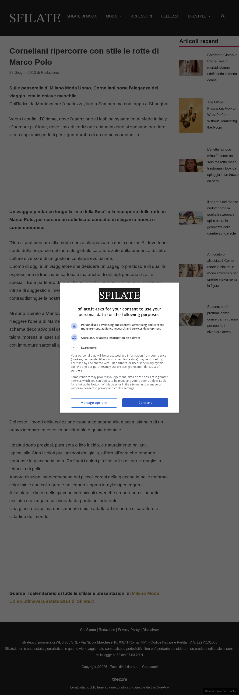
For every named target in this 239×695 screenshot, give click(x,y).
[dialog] (119, 348)
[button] (119, 347)
